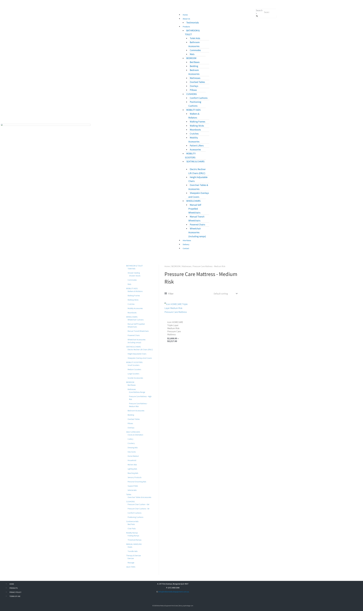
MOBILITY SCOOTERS (190, 155)
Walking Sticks (197, 125)
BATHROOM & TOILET (192, 32)
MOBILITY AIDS (193, 109)
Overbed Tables (197, 82)
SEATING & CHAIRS (195, 161)
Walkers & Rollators (193, 115)
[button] (214, 11)
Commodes (195, 50)
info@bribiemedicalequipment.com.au (173, 591)
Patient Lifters (197, 145)
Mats (192, 54)
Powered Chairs (197, 224)
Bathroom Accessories (194, 44)
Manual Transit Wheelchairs (196, 218)
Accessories (195, 149)
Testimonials (192, 22)
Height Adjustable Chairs (197, 179)
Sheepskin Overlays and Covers (198, 194)
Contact (186, 248)
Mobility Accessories (193, 139)
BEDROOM (191, 58)
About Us (186, 19)
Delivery (186, 244)
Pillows (193, 89)
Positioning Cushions (194, 103)
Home (185, 15)
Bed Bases (195, 62)
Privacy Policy (15, 592)
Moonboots (195, 129)
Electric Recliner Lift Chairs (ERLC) (197, 171)
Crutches (194, 133)
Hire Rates (187, 240)
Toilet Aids (195, 38)
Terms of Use (14, 596)
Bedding (194, 66)
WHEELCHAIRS (193, 200)
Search (259, 10)
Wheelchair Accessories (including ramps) (197, 232)
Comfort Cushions (198, 97)
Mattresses (195, 78)
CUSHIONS (191, 94)
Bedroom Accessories (193, 72)
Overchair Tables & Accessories (198, 187)
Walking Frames (197, 121)
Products (186, 26)
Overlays (194, 86)
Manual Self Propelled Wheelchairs (194, 208)
